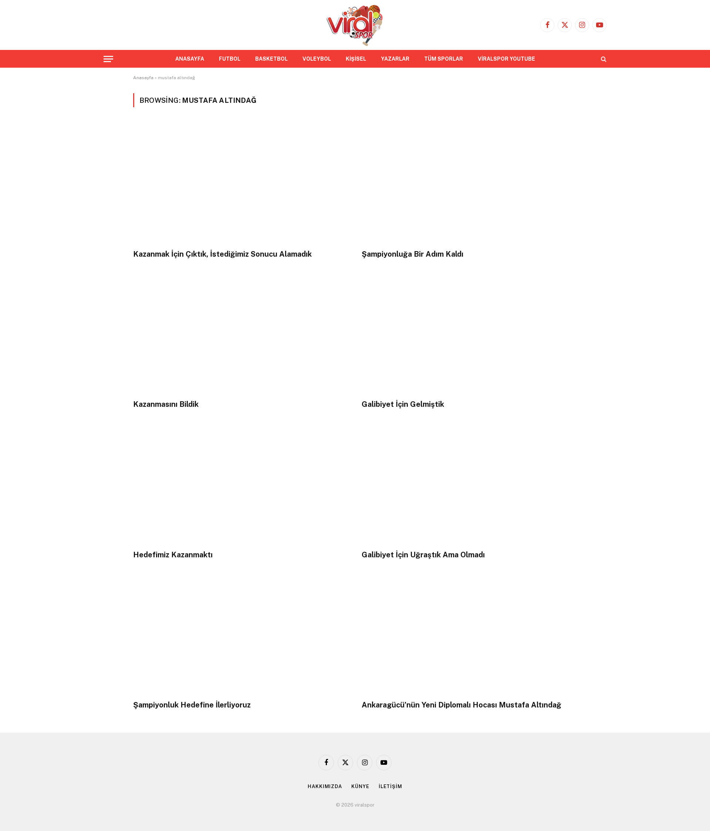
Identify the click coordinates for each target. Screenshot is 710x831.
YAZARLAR (395, 59)
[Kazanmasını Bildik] (240, 333)
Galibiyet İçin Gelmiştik (403, 404)
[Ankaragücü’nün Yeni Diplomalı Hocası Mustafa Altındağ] (469, 633)
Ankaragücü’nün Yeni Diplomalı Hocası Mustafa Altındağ (461, 704)
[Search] (602, 59)
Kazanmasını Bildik (166, 404)
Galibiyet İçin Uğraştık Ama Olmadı (423, 554)
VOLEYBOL (316, 59)
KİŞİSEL (356, 59)
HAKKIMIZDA (325, 786)
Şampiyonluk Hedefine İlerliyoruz (192, 704)
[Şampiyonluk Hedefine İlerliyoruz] (240, 633)
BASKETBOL (271, 59)
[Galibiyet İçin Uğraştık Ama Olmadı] (469, 483)
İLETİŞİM (390, 786)
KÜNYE (360, 786)
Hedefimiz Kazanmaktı (173, 554)
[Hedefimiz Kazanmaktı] (240, 483)
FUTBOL (229, 59)
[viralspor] (355, 25)
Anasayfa (143, 77)
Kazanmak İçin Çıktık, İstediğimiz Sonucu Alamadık (222, 254)
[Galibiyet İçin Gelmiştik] (469, 333)
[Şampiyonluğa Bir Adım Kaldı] (469, 182)
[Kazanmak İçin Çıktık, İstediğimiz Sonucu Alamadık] (240, 182)
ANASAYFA (189, 59)
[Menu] (108, 59)
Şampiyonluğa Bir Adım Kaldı (412, 254)
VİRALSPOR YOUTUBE (506, 59)
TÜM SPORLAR (443, 59)
